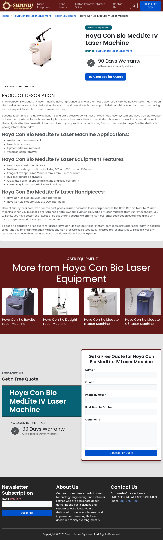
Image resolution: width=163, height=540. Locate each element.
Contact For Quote (121, 453)
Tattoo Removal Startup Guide (90, 5)
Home (5, 16)
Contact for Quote (107, 76)
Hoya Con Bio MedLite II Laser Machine (101, 321)
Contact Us (118, 5)
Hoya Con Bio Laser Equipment (32, 16)
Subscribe (27, 513)
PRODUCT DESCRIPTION (19, 86)
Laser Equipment (44, 5)
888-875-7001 (129, 501)
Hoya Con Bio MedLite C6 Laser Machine (142, 321)
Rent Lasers (63, 5)
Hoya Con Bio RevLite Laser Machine (18, 321)
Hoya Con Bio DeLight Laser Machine (60, 321)
